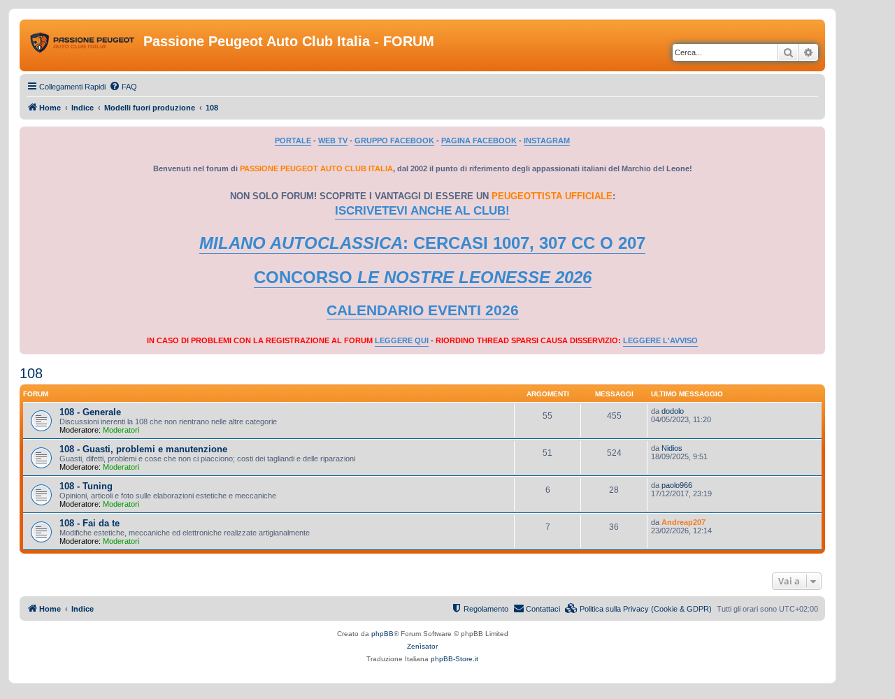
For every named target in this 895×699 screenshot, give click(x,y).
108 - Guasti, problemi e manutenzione (143, 449)
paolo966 (676, 485)
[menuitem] (123, 86)
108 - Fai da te (89, 523)
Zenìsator (422, 646)
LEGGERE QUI (402, 340)
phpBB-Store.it (454, 659)
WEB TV (333, 140)
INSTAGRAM (547, 140)
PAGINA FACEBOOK (479, 140)
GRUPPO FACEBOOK (394, 140)
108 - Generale (90, 412)
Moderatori (121, 430)
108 (31, 373)
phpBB (382, 633)
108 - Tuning (86, 486)
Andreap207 (683, 522)
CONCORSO (423, 277)
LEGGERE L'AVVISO (660, 340)
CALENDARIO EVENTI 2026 (423, 310)
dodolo (672, 411)
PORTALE (293, 140)
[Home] (83, 45)
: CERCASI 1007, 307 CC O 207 (422, 242)
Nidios (671, 448)
